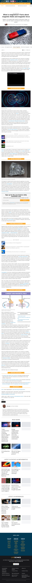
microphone (7, 343)
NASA (10, 212)
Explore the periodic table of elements (16, 550)
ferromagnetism (9, 183)
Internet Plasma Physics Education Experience (11, 379)
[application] (16, 79)
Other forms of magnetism (25, 47)
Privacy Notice (26, 202)
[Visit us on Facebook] (8, 1)
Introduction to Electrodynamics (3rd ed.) (16, 396)
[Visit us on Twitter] (9, 1)
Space (25, 3)
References (25, 24)
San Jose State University (12, 129)
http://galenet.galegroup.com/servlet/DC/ (8, 394)
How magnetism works (8, 47)
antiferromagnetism (23, 284)
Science (16, 3)
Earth (2, 149)
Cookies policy (25, 570)
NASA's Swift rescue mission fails (22, 5)
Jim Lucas (14, 24)
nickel (29, 68)
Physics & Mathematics (16, 13)
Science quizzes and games (23, 541)
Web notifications (15, 573)
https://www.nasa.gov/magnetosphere (19, 389)
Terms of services (12, 202)
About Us (24, 568)
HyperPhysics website (14, 59)
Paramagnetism (4, 272)
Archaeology (9, 3)
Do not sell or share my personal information (26, 576)
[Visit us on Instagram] (11, 1)
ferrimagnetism (26, 283)
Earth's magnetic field (13, 153)
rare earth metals (10, 219)
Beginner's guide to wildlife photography (23, 544)
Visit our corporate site (19, 561)
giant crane (3, 365)
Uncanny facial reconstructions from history (16, 552)
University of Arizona (4, 191)
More (28, 3)
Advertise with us (5, 573)
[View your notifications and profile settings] (28, 1)
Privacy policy (15, 570)
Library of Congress (24, 334)
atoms (17, 113)
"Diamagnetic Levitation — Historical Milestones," (9, 232)
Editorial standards (6, 575)
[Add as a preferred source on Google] (16, 564)
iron (23, 68)
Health (13, 3)
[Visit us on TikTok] (15, 1)
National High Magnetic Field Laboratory (10, 375)
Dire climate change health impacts (10, 5)
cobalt (25, 68)
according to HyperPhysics (23, 256)
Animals (4, 3)
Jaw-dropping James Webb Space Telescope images (16, 542)
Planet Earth (21, 3)
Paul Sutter (10, 24)
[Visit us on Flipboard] (14, 1)
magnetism (3, 401)
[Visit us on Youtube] (12, 1)
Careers (23, 573)
